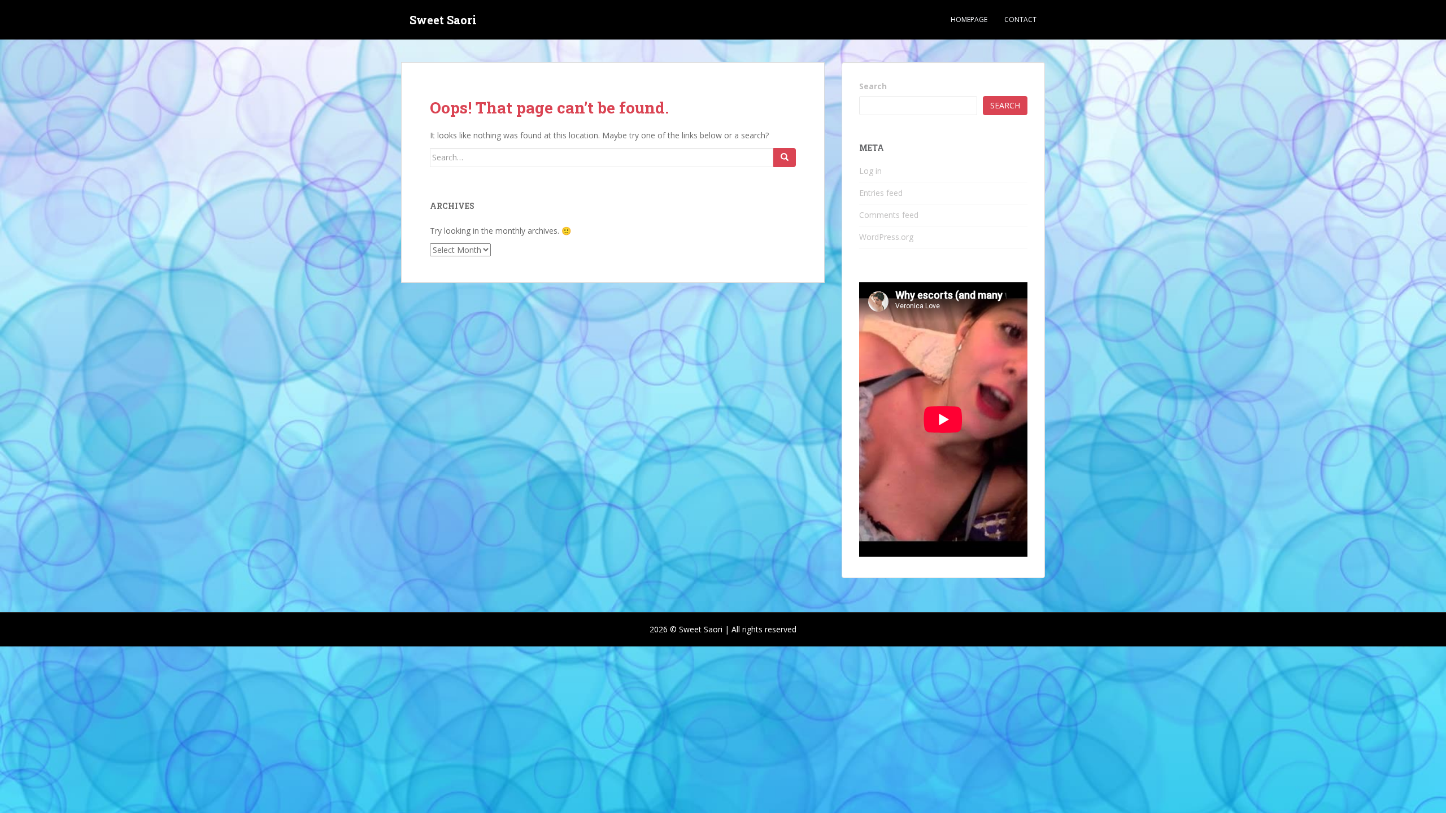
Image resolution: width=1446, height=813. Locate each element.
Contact (1020, 19)
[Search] (784, 157)
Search (873, 86)
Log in (870, 170)
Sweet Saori (443, 19)
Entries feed (881, 192)
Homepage (969, 19)
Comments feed (888, 214)
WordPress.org (886, 236)
